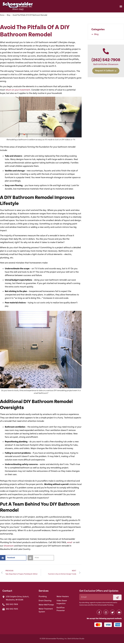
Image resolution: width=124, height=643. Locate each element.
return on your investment (17, 90)
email (70, 542)
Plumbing (43, 596)
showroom (9, 546)
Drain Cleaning (45, 600)
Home (2, 15)
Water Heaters (63, 596)
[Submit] (117, 597)
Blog (8, 15)
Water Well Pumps (46, 605)
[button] (121, 6)
